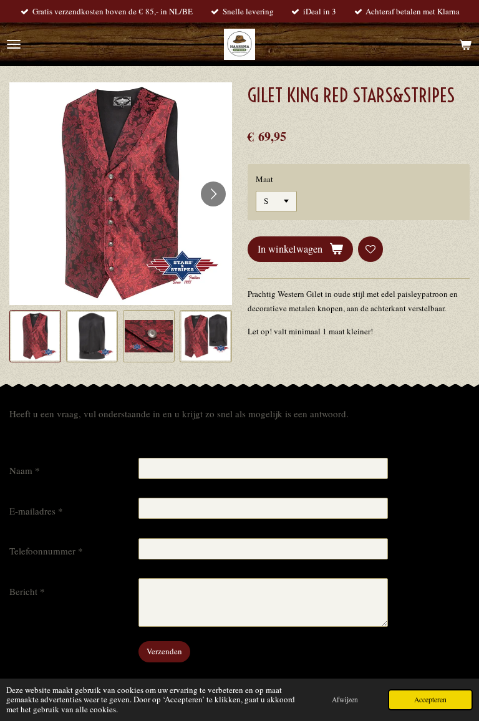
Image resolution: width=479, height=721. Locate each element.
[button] (35, 336)
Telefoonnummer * (46, 550)
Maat (264, 179)
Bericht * (27, 591)
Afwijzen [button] (345, 699)
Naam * (24, 470)
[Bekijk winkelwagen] (465, 44)
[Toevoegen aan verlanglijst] (371, 249)
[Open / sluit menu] (13, 44)
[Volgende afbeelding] (213, 193)
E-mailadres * (36, 511)
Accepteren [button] (430, 699)
